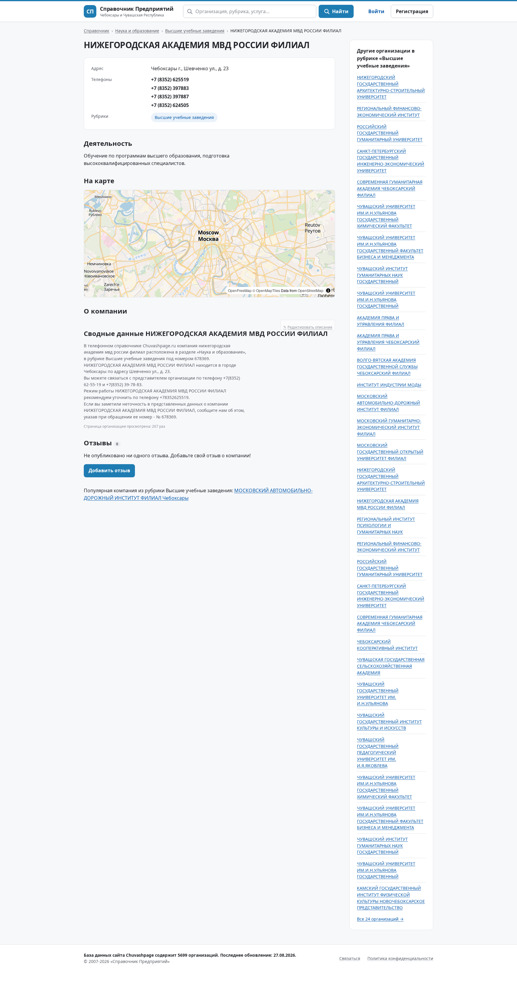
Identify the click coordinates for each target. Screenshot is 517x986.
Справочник (96, 30)
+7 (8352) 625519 (170, 79)
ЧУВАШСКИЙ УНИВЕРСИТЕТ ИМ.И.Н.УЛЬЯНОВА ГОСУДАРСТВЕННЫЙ (386, 299)
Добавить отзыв (109, 470)
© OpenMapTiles (266, 290)
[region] (209, 243)
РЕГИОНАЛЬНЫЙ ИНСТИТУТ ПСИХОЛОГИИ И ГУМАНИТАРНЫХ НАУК (386, 525)
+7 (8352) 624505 (170, 105)
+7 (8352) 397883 (170, 88)
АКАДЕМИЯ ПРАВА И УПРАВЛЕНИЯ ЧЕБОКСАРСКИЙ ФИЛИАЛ (388, 342)
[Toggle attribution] (328, 290)
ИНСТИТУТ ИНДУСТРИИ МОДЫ (389, 385)
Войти (376, 11)
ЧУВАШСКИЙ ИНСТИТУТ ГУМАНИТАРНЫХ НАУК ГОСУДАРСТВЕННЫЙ (382, 275)
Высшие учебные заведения (194, 30)
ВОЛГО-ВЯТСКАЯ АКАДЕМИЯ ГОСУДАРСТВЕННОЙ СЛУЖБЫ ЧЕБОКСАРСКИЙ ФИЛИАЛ (387, 366)
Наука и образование (137, 30)
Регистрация (412, 11)
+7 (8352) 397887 (170, 96)
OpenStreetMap (310, 290)
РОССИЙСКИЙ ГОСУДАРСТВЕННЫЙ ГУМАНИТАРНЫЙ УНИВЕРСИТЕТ (389, 133)
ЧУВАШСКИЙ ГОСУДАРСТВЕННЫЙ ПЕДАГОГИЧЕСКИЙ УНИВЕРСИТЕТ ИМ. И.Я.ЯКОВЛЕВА (378, 752)
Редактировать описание (307, 327)
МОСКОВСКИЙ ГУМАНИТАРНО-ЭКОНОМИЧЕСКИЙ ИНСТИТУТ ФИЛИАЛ (389, 427)
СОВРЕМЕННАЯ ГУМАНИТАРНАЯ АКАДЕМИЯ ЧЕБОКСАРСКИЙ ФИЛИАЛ (389, 188)
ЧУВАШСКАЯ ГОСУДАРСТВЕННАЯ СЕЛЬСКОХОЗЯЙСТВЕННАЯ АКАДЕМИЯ (391, 666)
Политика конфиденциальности (400, 958)
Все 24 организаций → (380, 919)
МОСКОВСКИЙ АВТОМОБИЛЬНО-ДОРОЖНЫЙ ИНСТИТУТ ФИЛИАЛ (388, 402)
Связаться (349, 958)
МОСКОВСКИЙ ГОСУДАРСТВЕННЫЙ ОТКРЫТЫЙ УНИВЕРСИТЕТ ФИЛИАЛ (390, 451)
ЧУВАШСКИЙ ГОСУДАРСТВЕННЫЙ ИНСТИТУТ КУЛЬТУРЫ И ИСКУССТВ (389, 721)
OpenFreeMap (240, 290)
